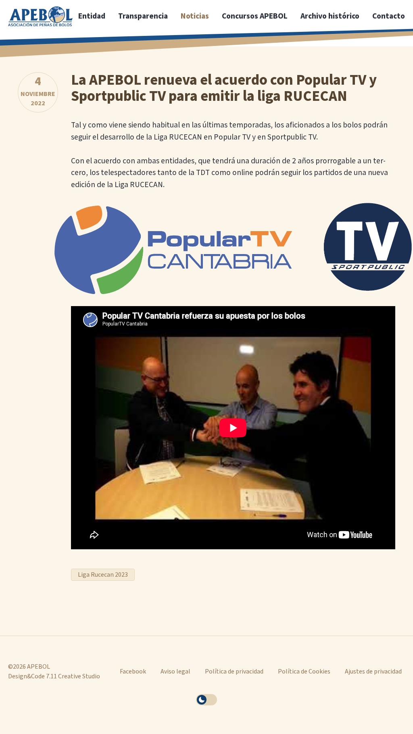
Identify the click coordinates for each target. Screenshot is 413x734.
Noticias (195, 16)
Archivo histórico (329, 16)
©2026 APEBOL (29, 666)
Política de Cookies (304, 671)
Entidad (91, 16)
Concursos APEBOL (255, 16)
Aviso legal (175, 671)
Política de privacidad (234, 671)
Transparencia (143, 16)
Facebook (133, 671)
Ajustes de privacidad (373, 671)
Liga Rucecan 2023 (103, 574)
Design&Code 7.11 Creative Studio (54, 676)
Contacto (388, 16)
